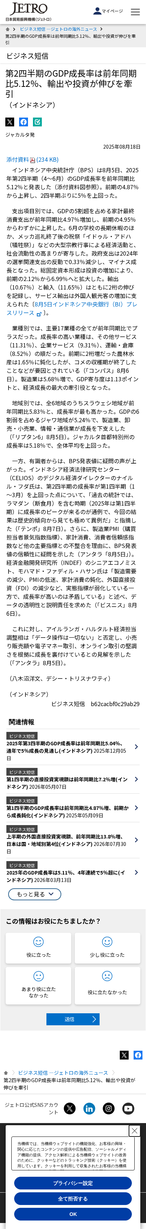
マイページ (112, 11)
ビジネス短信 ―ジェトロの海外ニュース (58, 29)
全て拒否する (73, 1198)
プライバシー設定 (73, 1183)
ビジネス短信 (27, 55)
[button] (34, 894)
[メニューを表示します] (135, 12)
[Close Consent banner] (134, 1130)
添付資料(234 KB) (32, 159)
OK (73, 1214)
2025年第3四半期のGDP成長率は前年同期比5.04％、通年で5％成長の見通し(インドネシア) (65, 747)
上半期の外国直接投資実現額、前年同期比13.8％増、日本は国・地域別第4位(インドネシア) (65, 840)
